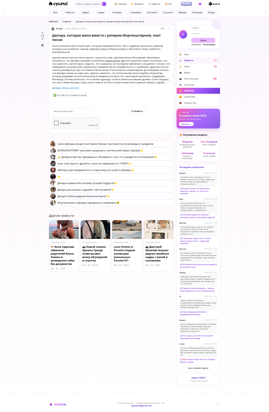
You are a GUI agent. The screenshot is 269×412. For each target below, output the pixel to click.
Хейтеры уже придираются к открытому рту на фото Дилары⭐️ (95, 170)
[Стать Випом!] (186, 4)
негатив (74, 87)
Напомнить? (196, 44)
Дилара (56, 87)
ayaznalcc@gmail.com (141, 405)
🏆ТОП (168, 3)
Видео (184, 72)
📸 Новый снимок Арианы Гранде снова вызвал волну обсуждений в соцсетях (94, 253)
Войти (203, 40)
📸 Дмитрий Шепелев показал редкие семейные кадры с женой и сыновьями (157, 253)
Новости (67, 21)
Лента (197, 66)
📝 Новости (154, 3)
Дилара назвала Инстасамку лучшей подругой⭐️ (87, 183)
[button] (265, 12)
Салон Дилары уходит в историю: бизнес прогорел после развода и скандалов (105, 144)
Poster (59, 28)
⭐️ (59, 176)
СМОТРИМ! (187, 96)
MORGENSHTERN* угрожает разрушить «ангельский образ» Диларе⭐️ (100, 150)
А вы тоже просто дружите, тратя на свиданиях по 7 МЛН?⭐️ (94, 163)
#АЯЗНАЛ (53, 21)
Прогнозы (186, 84)
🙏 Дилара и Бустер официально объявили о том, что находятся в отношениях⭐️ (107, 157)
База (184, 54)
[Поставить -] (42, 39)
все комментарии (198, 367)
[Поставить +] (42, 32)
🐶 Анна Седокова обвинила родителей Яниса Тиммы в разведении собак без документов (63, 255)
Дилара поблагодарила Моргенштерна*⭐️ (83, 196)
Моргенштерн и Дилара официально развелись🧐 (88, 202)
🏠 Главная (120, 3)
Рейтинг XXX (187, 103)
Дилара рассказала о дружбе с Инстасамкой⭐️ (85, 189)
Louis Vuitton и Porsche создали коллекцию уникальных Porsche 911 (124, 253)
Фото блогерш (197, 78)
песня (65, 87)
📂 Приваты (137, 3)
